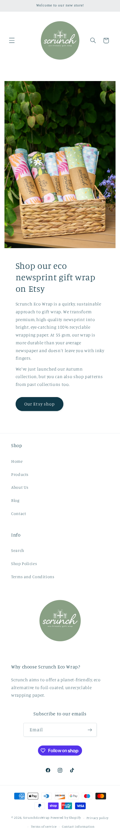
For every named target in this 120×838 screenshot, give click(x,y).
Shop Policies (24, 563)
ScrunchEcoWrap (36, 818)
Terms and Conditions (32, 576)
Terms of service (44, 826)
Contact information (78, 826)
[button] (11, 40)
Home (17, 461)
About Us (19, 487)
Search (17, 550)
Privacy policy (98, 818)
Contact (18, 513)
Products (19, 474)
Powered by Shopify (66, 818)
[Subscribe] (89, 730)
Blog (15, 500)
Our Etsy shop (39, 404)
